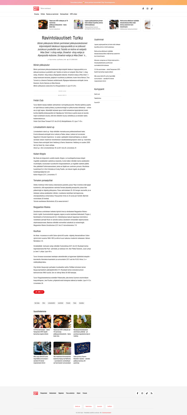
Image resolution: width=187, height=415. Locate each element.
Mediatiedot (52, 393)
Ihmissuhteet (64, 14)
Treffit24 (109, 406)
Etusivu (36, 14)
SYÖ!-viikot (73, 14)
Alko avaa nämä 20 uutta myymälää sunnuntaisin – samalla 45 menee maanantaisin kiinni (104, 78)
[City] (36, 393)
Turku (74, 303)
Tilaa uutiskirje (70, 393)
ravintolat (60, 303)
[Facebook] (143, 8)
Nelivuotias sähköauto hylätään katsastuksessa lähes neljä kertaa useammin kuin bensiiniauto (107, 53)
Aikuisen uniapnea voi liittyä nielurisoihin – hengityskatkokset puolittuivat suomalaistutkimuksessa (107, 63)
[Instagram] (147, 8)
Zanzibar (81, 303)
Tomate (68, 303)
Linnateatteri (51, 303)
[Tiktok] (151, 8)
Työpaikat (61, 393)
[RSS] (151, 393)
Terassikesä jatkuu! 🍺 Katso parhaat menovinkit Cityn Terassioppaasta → (93, 2)
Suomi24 (97, 102)
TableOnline (97, 98)
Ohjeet (78, 393)
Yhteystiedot (43, 393)
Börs (44, 303)
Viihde (43, 14)
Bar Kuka (37, 303)
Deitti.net (97, 94)
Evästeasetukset (106, 412)
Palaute (85, 393)
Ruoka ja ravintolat (52, 14)
